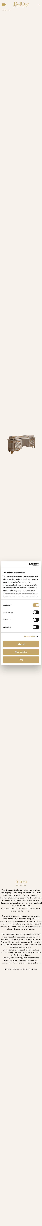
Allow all (21, 644)
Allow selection (21, 652)
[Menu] (4, 4)
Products (5, 10)
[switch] (36, 612)
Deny (21, 660)
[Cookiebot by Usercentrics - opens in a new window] (29, 564)
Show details (29, 637)
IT (39, 4)
